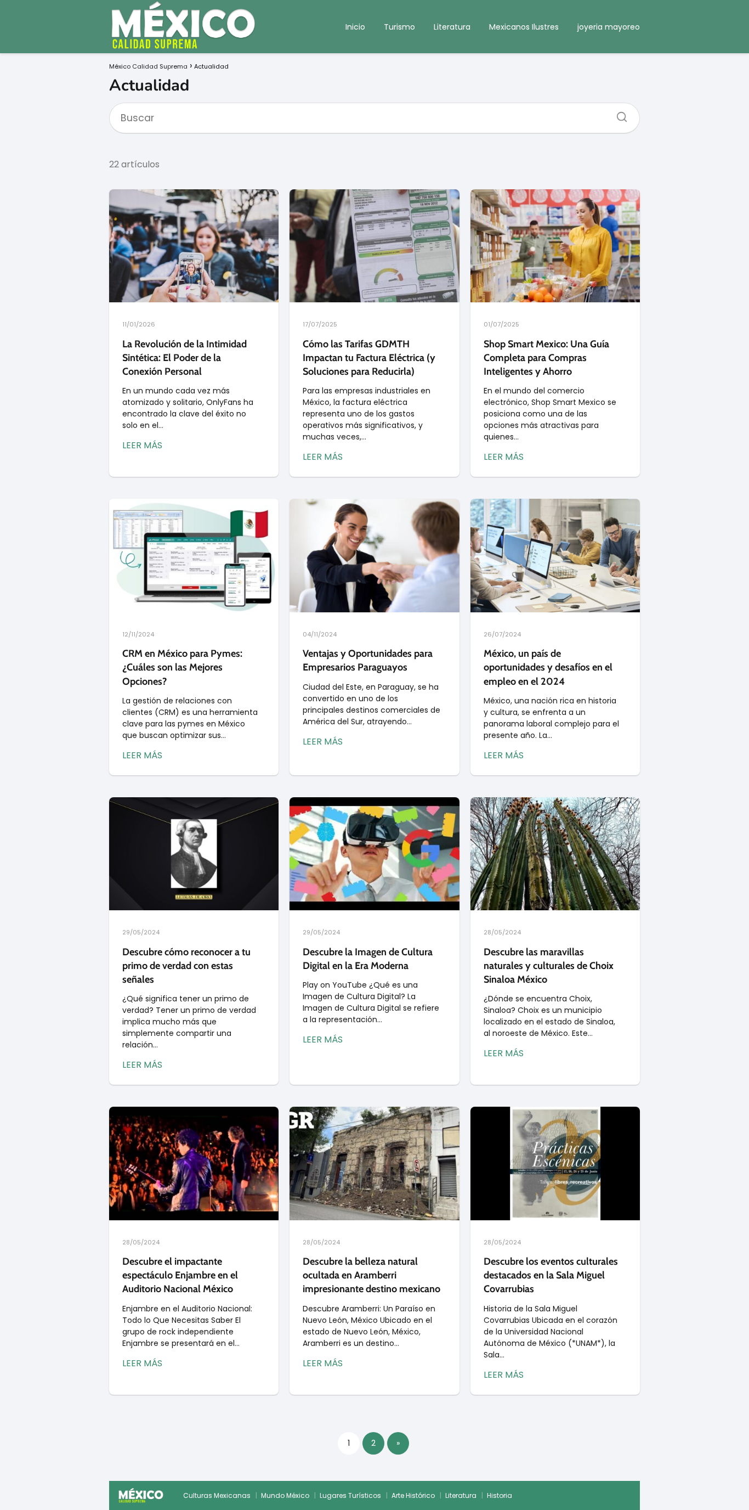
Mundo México (285, 1495)
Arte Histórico (413, 1495)
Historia (499, 1495)
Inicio (355, 26)
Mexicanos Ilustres (524, 26)
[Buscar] (618, 114)
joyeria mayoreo (608, 26)
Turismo (399, 26)
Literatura (452, 26)
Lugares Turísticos (350, 1495)
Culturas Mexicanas (217, 1495)
